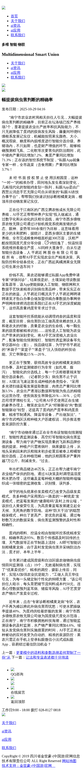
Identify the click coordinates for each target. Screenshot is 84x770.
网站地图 (69, 761)
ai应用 (15, 30)
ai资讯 (15, 25)
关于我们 (18, 21)
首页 (14, 16)
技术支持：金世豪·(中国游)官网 (28, 766)
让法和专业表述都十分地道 (47, 657)
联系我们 (18, 35)
